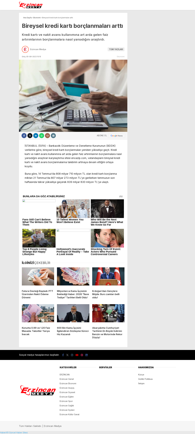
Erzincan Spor (66, 401)
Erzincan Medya (38, 49)
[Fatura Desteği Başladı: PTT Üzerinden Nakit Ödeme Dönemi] (38, 277)
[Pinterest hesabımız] (82, 355)
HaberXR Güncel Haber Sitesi (14, 432)
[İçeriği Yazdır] (53, 135)
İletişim (141, 383)
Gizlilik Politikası (145, 379)
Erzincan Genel (67, 379)
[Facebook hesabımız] (63, 355)
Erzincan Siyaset (67, 392)
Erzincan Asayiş (67, 388)
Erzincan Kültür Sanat (69, 414)
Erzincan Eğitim (67, 396)
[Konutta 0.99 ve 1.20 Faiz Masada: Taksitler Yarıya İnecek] (38, 314)
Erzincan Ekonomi (68, 383)
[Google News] (116, 136)
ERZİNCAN (65, 374)
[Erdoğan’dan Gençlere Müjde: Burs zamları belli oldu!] (108, 277)
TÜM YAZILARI (116, 49)
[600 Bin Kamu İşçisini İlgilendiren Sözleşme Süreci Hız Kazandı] (73, 314)
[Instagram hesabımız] (72, 355)
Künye (141, 374)
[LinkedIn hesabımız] (86, 355)
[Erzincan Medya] (31, 7)
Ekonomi (120, 56)
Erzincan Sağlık (67, 405)
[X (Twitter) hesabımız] (67, 355)
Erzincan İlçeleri (67, 410)
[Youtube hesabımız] (77, 355)
